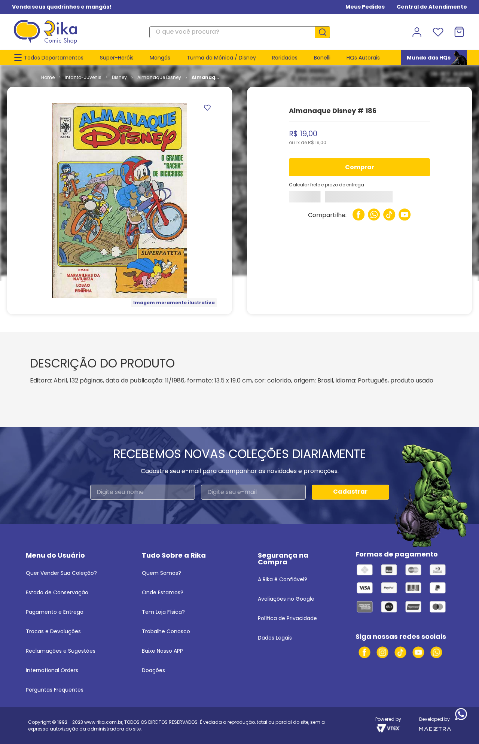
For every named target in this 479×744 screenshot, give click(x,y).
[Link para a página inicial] (48, 77)
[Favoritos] (438, 32)
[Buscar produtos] (325, 32)
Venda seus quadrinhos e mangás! (62, 6)
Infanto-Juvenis (83, 77)
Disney (119, 77)
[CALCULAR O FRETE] (309, 198)
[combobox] (239, 32)
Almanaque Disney (159, 77)
